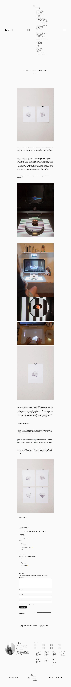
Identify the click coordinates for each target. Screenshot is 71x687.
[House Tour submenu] (46, 19)
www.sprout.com (31, 451)
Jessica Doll (18, 645)
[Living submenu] (39, 16)
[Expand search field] (64, 30)
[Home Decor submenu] (44, 18)
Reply (20, 540)
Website (20, 599)
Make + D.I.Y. (25, 517)
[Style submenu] (39, 28)
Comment (21, 577)
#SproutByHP (44, 449)
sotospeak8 (22, 534)
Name (21, 589)
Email (21, 594)
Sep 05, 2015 (23, 544)
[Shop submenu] (38, 46)
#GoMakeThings (23, 449)
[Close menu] (34, 6)
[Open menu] (28, 30)
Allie (21, 552)
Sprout (32, 166)
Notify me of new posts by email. (27, 604)
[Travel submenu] (39, 8)
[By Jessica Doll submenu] (44, 36)
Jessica (22, 543)
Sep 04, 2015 (22, 535)
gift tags (25, 159)
